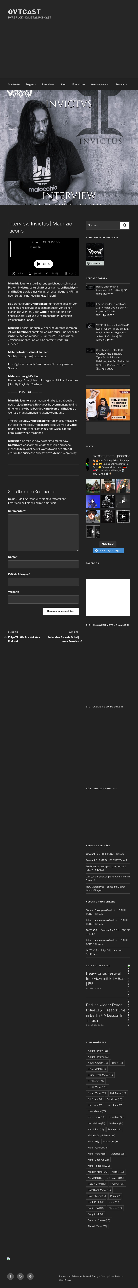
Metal (93, 1141)
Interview (116, 1117)
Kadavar (116, 1123)
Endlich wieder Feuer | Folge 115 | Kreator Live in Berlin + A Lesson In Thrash (112, 307)
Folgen (29, 84)
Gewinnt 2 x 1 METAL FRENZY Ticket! (106, 860)
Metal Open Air (98, 1159)
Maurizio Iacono (18, 283)
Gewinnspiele (98, 84)
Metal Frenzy (97, 1153)
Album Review (98, 1050)
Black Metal (97, 1068)
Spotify (12, 356)
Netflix (118, 1171)
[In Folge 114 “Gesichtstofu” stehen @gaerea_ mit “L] (92, 516)
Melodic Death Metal (101, 1135)
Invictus (23, 287)
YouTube (36, 384)
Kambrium (96, 1129)
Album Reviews (98, 1056)
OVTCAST (115, 1177)
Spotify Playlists (19, 384)
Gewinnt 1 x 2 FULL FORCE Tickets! (105, 853)
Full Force (95, 1099)
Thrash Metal (97, 1226)
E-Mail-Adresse (19, 574)
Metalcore (111, 1141)
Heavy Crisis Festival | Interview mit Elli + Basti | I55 (106, 978)
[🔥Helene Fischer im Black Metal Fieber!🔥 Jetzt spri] (108, 516)
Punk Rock (96, 1202)
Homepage (15, 380)
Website (13, 591)
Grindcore (114, 1099)
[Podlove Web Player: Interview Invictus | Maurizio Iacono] (43, 257)
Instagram (25, 356)
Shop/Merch (31, 380)
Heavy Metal (97, 1111)
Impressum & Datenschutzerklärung (78, 1276)
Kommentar (17, 511)
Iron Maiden (96, 1123)
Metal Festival (98, 1147)
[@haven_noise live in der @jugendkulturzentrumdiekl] (123, 501)
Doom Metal (97, 1093)
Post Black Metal (99, 1189)
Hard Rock (114, 1105)
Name (13, 557)
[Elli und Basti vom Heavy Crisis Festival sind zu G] (108, 486)
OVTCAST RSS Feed (98, 966)
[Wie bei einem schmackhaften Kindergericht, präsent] (92, 531)
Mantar (114, 1129)
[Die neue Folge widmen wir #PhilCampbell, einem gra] (123, 516)
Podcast (117, 1183)
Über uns (119, 84)
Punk (115, 1196)
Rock (114, 1202)
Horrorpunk (96, 1117)
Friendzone (78, 84)
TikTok (60, 380)
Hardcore (95, 1105)
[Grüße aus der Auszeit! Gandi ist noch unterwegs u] (92, 486)
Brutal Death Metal (100, 1074)
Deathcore (96, 1081)
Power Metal (97, 1196)
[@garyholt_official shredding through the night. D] (123, 486)
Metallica (118, 1153)
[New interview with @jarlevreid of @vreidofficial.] (108, 501)
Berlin (117, 1062)
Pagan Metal (97, 1183)
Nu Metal (95, 1177)
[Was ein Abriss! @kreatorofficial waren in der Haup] (92, 501)
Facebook (39, 356)
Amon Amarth (98, 1062)
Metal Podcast (99, 1165)
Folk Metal (118, 1093)
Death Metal (97, 1087)
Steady (12, 368)
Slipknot (115, 1208)
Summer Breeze (99, 1220)
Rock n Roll (96, 1208)
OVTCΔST (24, 11)
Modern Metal (98, 1171)
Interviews (48, 84)
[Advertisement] (69, 44)
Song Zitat (96, 1214)
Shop (63, 84)
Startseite (14, 84)
